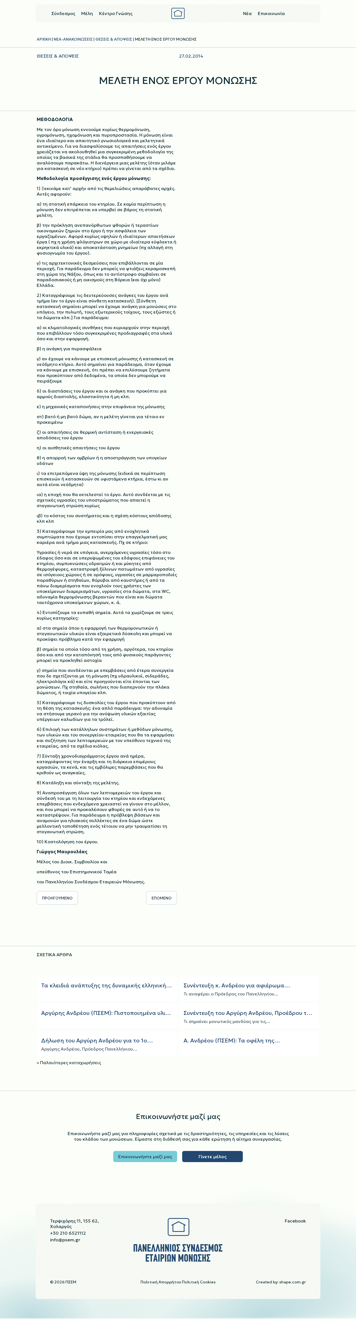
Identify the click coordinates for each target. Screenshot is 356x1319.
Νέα (247, 13)
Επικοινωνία (271, 13)
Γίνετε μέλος (213, 1156)
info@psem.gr (65, 1239)
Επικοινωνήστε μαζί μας (145, 1156)
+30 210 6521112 (68, 1233)
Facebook (295, 1221)
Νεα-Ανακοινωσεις (73, 39)
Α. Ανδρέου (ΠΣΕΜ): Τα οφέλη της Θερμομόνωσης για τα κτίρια (229, 1040)
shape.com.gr (292, 1282)
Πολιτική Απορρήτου (160, 1282)
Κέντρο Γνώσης (115, 13)
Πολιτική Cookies (199, 1282)
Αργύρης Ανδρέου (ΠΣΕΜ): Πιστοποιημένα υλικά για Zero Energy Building (106, 1013)
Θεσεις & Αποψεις (113, 39)
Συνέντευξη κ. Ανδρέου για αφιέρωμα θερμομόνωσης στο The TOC (234, 985)
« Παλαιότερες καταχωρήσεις (69, 1062)
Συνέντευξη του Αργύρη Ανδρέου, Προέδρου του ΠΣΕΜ (248, 1013)
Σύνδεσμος (63, 13)
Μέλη (87, 13)
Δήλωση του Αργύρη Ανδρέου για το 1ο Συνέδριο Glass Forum (94, 1040)
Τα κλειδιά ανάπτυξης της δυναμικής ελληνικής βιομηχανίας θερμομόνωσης (105, 985)
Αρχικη (44, 39)
